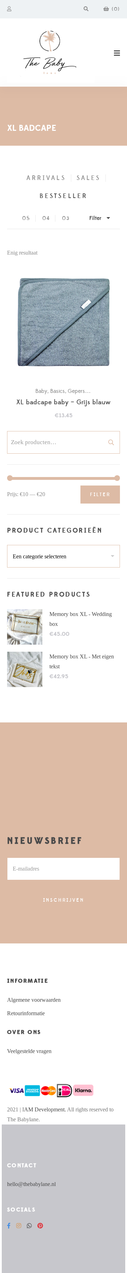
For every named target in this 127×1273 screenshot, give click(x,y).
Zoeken (111, 442)
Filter (100, 495)
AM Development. (45, 1109)
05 (26, 218)
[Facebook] (8, 1226)
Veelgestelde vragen (29, 1051)
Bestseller (63, 196)
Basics (57, 391)
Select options (67, 323)
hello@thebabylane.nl (31, 1184)
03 (66, 218)
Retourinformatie (26, 1013)
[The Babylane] (51, 52)
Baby (41, 391)
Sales (89, 178)
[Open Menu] (117, 52)
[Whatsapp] (29, 1226)
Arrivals (46, 178)
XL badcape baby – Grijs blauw (64, 402)
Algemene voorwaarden (34, 1000)
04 (46, 218)
